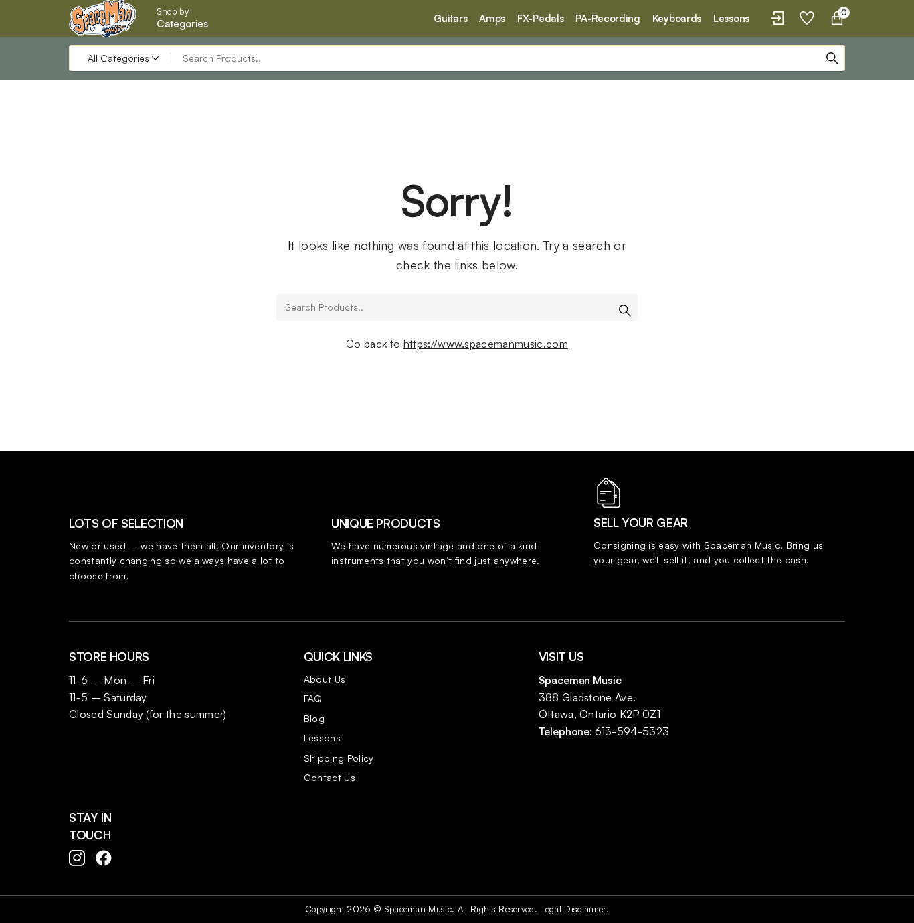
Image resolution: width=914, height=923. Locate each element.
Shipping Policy (339, 758)
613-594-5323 (632, 731)
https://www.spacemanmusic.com (485, 343)
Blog (314, 718)
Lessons (322, 737)
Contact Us (329, 777)
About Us (325, 679)
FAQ (313, 698)
